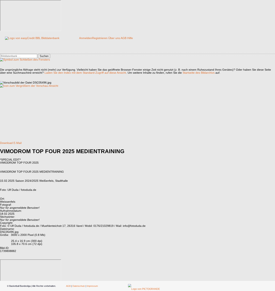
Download (6, 142)
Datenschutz (78, 286)
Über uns (114, 38)
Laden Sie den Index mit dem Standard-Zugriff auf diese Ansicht (85, 72)
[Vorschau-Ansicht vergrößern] (29, 85)
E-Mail (17, 142)
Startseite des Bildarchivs (199, 72)
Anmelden (85, 38)
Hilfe (130, 38)
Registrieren (100, 38)
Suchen (44, 56)
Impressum (92, 286)
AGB (123, 38)
